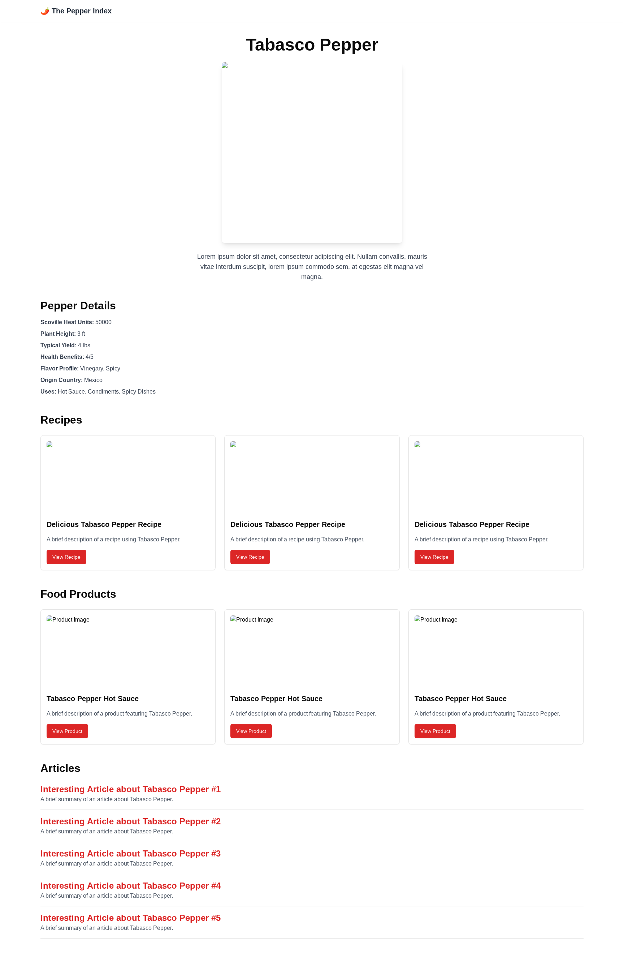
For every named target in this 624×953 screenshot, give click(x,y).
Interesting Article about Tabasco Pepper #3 (130, 853)
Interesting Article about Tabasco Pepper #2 (130, 821)
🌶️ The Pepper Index (76, 11)
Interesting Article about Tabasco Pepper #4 (130, 885)
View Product (67, 731)
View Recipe (66, 557)
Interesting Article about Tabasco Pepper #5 (130, 918)
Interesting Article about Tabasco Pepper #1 (130, 789)
